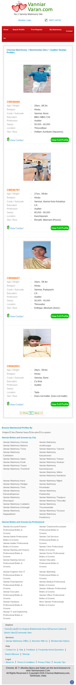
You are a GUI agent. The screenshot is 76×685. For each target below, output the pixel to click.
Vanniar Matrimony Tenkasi (51, 459)
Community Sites (24, 633)
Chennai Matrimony (17, 50)
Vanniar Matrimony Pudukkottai (47, 492)
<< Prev (24, 413)
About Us (10, 662)
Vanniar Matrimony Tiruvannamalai (47, 505)
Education (34, 432)
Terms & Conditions (26, 662)
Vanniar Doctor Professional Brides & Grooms (51, 555)
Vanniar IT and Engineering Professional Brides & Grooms (15, 615)
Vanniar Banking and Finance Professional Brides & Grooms (16, 553)
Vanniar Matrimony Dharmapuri (11, 499)
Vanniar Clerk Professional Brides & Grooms (51, 548)
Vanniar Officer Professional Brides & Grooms (51, 596)
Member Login (24, 20)
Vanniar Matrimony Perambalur (47, 485)
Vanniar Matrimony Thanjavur (52, 497)
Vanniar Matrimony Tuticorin (51, 449)
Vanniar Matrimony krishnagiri (16, 507)
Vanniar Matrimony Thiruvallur (52, 501)
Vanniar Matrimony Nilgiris (50, 481)
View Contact (16, 140)
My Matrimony (55, 30)
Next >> (38, 413)
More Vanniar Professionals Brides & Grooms (51, 603)
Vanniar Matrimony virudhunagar (47, 444)
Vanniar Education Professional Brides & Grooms (48, 563)
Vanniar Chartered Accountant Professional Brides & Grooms (52, 529)
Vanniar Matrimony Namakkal (52, 475)
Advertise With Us (40, 641)
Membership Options (60, 641)
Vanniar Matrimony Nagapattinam (11, 512)
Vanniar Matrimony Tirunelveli (16, 469)
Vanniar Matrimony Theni (14, 487)
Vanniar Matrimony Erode (14, 462)
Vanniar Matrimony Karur (14, 481)
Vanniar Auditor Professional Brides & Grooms (15, 545)
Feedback (30, 650)
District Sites (9, 633)
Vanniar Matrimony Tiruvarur (52, 511)
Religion (5, 432)
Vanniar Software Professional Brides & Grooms (52, 590)
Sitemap (26, 654)
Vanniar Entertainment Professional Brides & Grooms (13, 585)
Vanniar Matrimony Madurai (15, 445)
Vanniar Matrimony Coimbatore (11, 454)
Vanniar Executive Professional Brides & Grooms (12, 595)
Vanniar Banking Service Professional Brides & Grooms (14, 563)
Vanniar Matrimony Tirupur (15, 465)
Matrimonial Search (39, 629)
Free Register (36, 30)
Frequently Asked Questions (51, 650)
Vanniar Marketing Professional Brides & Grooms (48, 575)
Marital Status (23, 432)
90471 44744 (55, 20)
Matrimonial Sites (39, 50)
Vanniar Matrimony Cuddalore (16, 504)
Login (13, 629)
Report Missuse (12, 654)
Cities (13, 432)
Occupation (45, 432)
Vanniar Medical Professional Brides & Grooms (52, 583)
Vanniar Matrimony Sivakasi (51, 462)
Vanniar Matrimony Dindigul (15, 484)
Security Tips (59, 662)
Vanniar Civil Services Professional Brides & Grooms (49, 539)
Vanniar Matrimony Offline (17, 641)
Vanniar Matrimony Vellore (50, 472)
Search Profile (19, 30)
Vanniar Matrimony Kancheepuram (47, 467)
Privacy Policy (44, 662)
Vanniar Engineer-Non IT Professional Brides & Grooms (14, 575)
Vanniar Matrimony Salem (14, 459)
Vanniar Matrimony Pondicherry (47, 515)
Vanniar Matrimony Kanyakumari (47, 454)
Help (21, 650)
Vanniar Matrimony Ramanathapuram (11, 492)
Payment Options (57, 629)
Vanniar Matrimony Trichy (14, 449)
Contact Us (38, 34)
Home (6, 30)
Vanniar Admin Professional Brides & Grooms (15, 538)
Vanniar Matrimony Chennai (15, 442)
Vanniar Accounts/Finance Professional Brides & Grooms (14, 529)
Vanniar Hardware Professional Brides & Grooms (12, 605)
